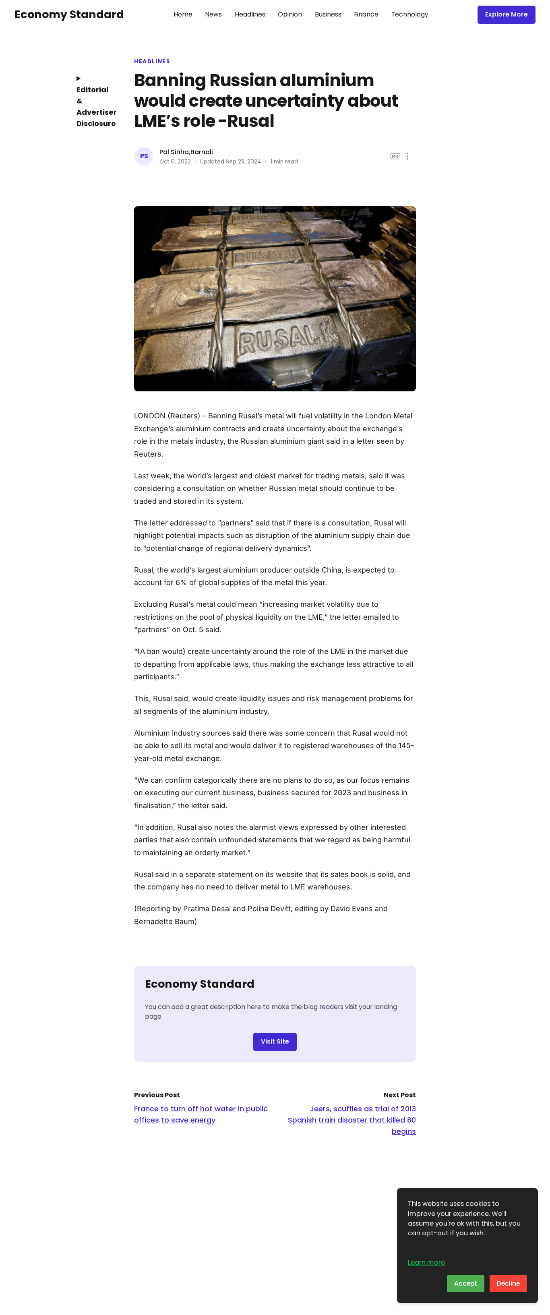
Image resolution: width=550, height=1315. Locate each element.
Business (328, 14)
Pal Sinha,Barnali (186, 152)
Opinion (290, 14)
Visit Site (275, 1041)
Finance (366, 14)
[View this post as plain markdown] (395, 156)
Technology (409, 14)
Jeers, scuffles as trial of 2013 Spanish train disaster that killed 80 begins (352, 1120)
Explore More (506, 14)
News (213, 14)
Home (183, 14)
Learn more (426, 1262)
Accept (465, 1283)
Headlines (250, 14)
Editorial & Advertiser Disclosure (94, 106)
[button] (407, 156)
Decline (508, 1283)
